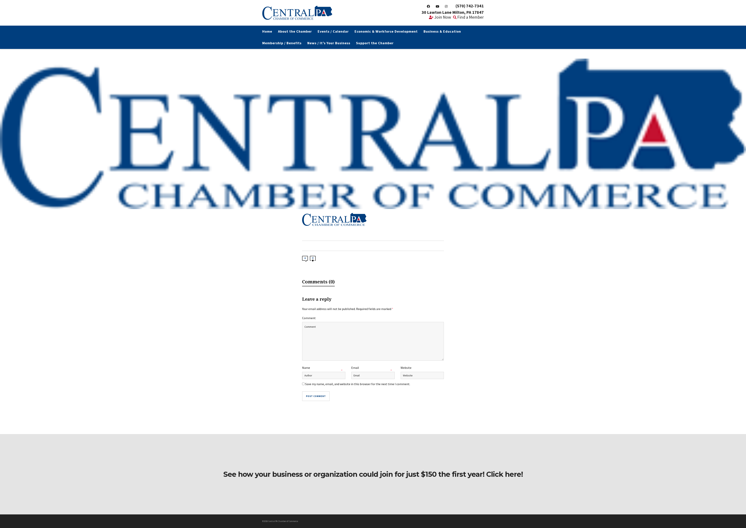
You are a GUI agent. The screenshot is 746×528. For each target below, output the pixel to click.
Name (306, 368)
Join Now (442, 17)
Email (355, 368)
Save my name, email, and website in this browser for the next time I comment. (357, 384)
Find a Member (470, 17)
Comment (309, 318)
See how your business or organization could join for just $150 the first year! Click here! (373, 474)
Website (406, 368)
